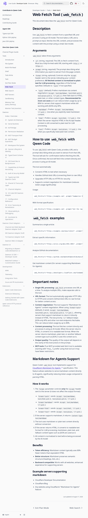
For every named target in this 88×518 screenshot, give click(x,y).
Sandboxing (9, 98)
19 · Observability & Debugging (12, 212)
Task (6, 79)
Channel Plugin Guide (10, 52)
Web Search (9, 91)
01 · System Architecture (14, 120)
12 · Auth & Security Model (14, 173)
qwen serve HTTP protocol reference (12, 305)
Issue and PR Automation (14, 282)
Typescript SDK (8, 33)
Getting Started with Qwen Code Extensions (14, 299)
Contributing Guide (10, 23)
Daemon (6, 112)
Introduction (9, 60)
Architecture (7, 15)
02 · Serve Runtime (12, 124)
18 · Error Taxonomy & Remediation (13, 206)
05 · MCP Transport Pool (13, 135)
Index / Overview (11, 116)
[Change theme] (20, 514)
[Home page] (5, 3)
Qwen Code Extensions (13, 290)
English (7, 515)
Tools (4, 56)
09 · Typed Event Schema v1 (14, 156)
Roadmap (6, 19)
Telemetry (8, 274)
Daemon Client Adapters (11, 223)
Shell (7, 71)
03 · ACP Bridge (10, 128)
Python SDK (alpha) (9, 37)
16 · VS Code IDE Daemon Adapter (14, 194)
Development (7, 267)
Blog (36, 3)
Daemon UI (7, 245)
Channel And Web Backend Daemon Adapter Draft (15, 228)
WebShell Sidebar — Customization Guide (12, 262)
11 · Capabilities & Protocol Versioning (14, 168)
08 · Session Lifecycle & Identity (13, 150)
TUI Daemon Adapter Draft (14, 237)
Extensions (6, 286)
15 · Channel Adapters (13, 189)
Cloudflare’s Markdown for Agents (47, 368)
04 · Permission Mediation (14, 132)
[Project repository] (71, 3)
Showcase (31, 3)
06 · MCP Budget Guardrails (11, 140)
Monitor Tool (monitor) (13, 108)
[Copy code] (79, 195)
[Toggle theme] (83, 3)
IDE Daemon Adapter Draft (14, 233)
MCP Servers (9, 95)
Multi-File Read (10, 67)
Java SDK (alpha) (8, 41)
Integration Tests (11, 278)
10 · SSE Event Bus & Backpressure (12, 162)
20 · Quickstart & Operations (11, 218)
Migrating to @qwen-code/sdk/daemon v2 (12, 250)
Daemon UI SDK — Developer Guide (11, 256)
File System (9, 64)
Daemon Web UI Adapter (14, 241)
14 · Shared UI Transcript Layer (14, 184)
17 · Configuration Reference (11, 200)
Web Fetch (9, 87)
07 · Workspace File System (14, 145)
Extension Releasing (12, 294)
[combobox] (55, 3)
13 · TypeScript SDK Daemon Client (12, 178)
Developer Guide (22, 3)
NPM (7, 270)
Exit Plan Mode (10, 83)
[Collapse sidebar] (24, 514)
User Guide (12, 3)
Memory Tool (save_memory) (10, 103)
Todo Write (9, 75)
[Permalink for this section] (52, 28)
